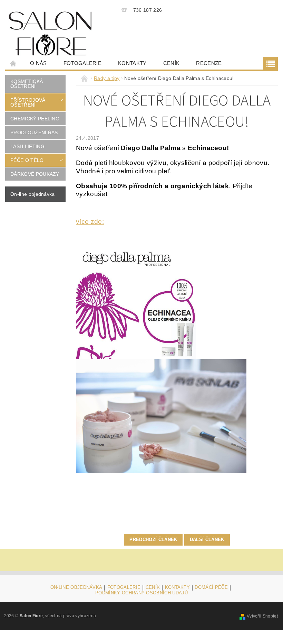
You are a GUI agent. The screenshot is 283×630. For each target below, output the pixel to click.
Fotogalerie (83, 63)
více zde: (90, 221)
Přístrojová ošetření (28, 102)
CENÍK (171, 63)
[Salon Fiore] (50, 33)
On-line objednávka (32, 194)
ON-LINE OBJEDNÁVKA (76, 587)
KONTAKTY (177, 587)
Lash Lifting (27, 146)
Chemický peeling (34, 118)
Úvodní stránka (13, 63)
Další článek (207, 539)
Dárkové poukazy (34, 174)
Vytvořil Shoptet (262, 616)
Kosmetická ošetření (26, 84)
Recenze (209, 63)
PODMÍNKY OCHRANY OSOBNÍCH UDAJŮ (141, 593)
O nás (38, 63)
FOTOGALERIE (124, 587)
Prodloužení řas (34, 132)
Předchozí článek (153, 539)
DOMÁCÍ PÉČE (211, 587)
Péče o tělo (27, 160)
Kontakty (132, 63)
